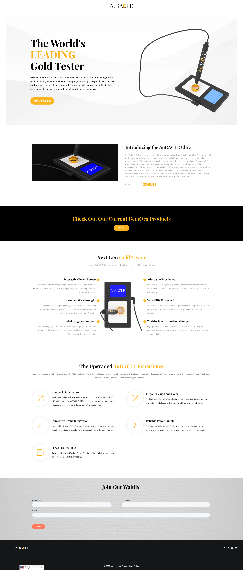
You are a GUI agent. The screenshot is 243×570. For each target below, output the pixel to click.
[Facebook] (228, 547)
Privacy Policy (133, 566)
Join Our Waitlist (42, 101)
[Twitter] (225, 547)
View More (121, 228)
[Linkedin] (236, 547)
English (28, 567)
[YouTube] (232, 547)
